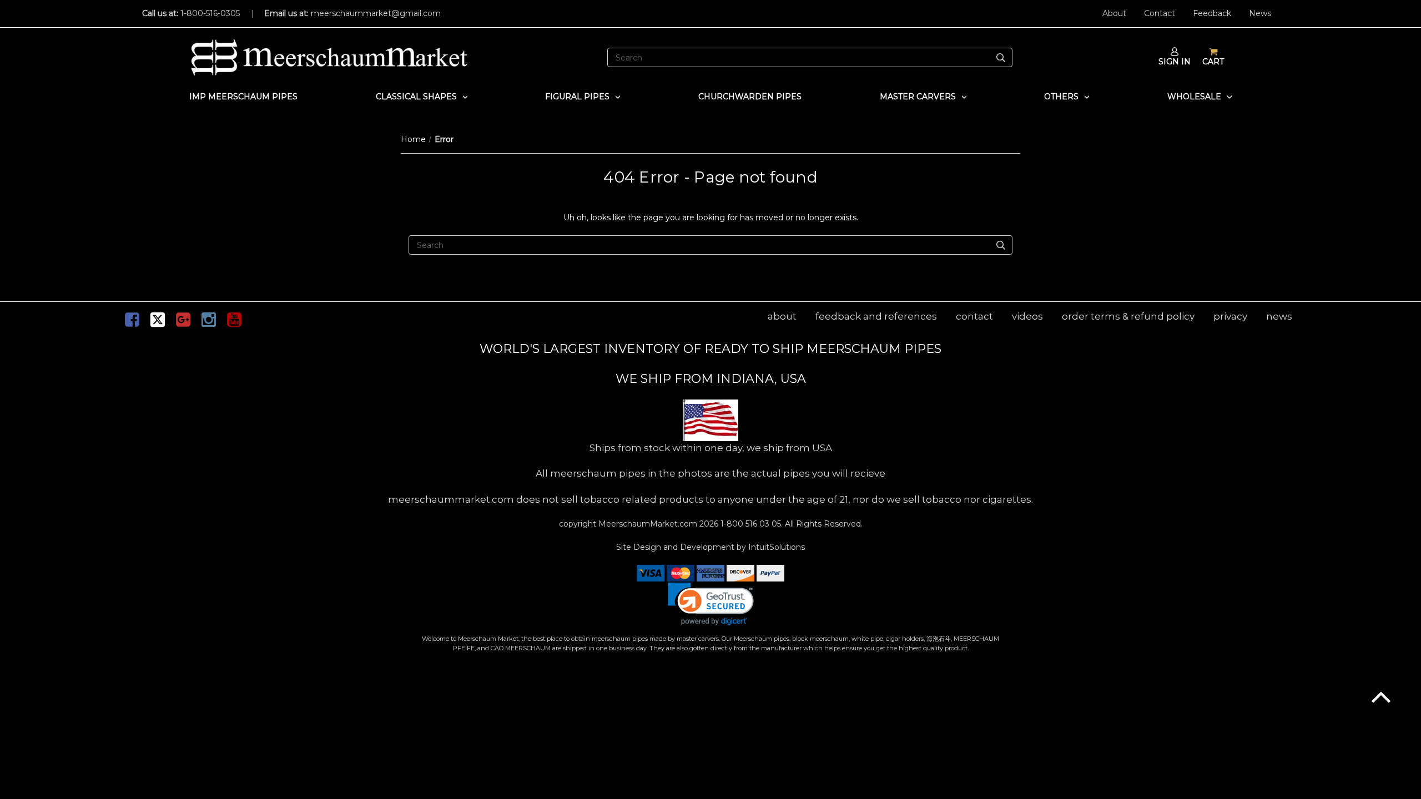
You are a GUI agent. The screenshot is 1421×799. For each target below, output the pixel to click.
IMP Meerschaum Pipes (243, 97)
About (1114, 13)
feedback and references (876, 316)
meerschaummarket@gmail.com (376, 13)
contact (974, 316)
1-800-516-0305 (210, 13)
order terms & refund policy (1128, 316)
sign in (1174, 62)
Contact (1159, 13)
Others (1061, 97)
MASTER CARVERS (918, 97)
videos (1027, 316)
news (1279, 316)
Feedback (1212, 13)
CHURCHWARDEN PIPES (750, 97)
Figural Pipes (577, 97)
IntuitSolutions (776, 547)
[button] (710, 603)
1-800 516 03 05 (749, 524)
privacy (1230, 316)
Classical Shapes (416, 97)
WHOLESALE (1194, 97)
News (1260, 13)
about (782, 316)
